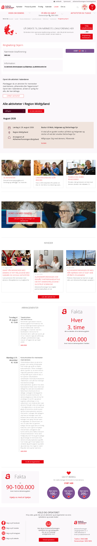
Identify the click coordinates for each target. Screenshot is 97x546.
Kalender (48, 6)
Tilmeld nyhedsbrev (48, 540)
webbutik (58, 1)
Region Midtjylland (25, 19)
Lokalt (56, 6)
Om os (63, 6)
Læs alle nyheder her (48, 297)
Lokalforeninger (36, 19)
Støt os (79, 51)
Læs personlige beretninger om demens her (24, 220)
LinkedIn (12, 538)
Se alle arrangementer (32, 462)
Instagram (13, 533)
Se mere (43, 143)
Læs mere (24, 345)
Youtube (12, 528)
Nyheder (19, 6)
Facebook (13, 523)
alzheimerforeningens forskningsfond (84, 1)
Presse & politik (30, 6)
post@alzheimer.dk (84, 534)
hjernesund (67, 1)
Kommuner (53, 19)
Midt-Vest (45, 19)
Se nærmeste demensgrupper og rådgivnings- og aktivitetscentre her (25, 67)
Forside (11, 19)
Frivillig (40, 6)
